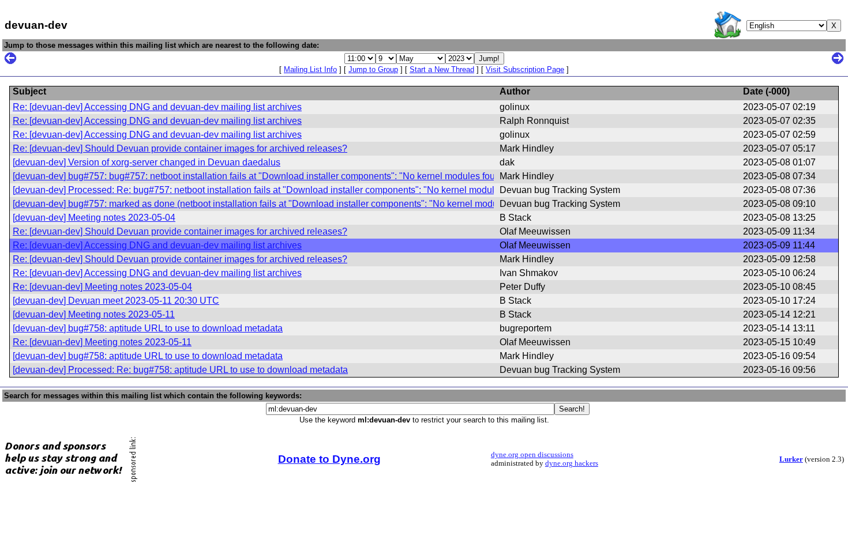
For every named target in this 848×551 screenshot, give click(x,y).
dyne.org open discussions (532, 455)
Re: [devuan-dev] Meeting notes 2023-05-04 (102, 287)
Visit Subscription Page (525, 69)
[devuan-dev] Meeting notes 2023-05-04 (94, 217)
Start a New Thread (442, 69)
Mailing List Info (310, 69)
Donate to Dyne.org (329, 459)
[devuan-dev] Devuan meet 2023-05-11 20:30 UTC (116, 300)
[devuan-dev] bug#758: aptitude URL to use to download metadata (148, 328)
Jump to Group (373, 69)
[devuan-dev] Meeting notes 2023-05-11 (94, 314)
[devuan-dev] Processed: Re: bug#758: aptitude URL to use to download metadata (180, 370)
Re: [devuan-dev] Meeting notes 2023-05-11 (102, 342)
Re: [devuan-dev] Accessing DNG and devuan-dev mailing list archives (157, 107)
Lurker (791, 459)
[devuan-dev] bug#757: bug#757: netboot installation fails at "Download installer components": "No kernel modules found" (261, 176)
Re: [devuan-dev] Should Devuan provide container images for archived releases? (180, 148)
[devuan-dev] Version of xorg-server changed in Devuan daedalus (146, 162)
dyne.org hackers (571, 463)
